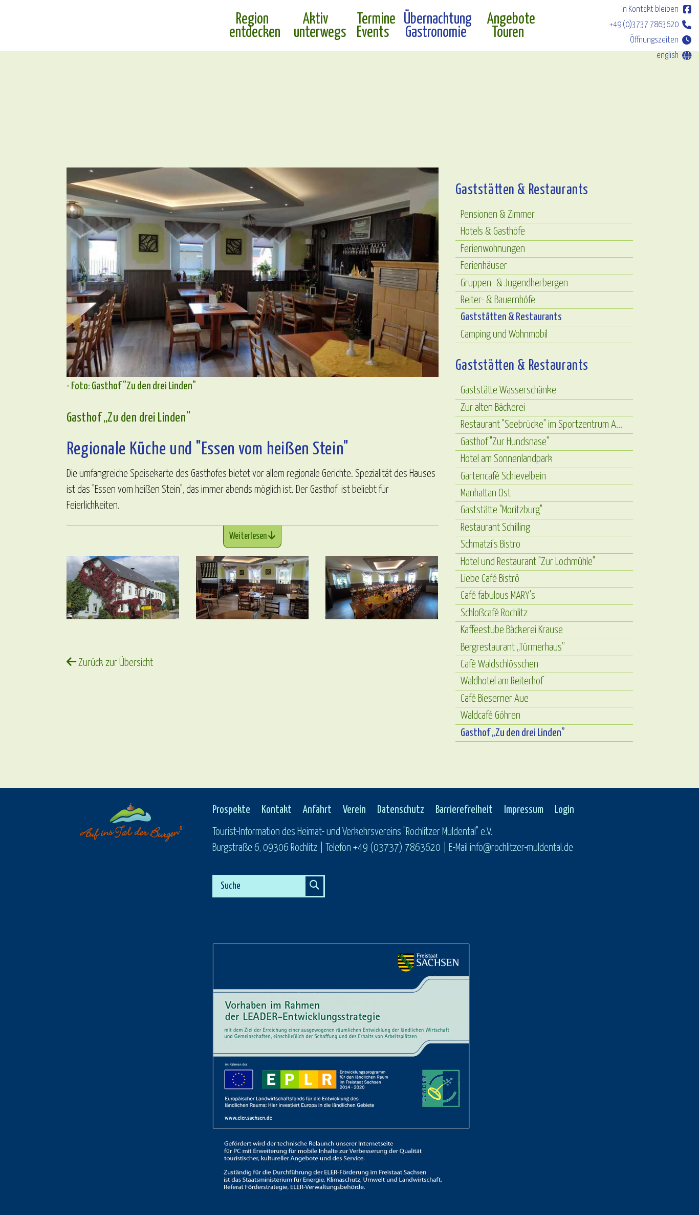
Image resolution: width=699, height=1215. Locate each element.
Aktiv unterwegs (320, 26)
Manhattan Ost (486, 493)
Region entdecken (254, 26)
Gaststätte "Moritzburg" (501, 510)
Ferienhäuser (484, 266)
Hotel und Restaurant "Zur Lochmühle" (528, 562)
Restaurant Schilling (495, 527)
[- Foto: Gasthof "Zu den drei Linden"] (123, 587)
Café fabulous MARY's (498, 596)
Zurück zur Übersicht (114, 663)
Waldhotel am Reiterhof (502, 681)
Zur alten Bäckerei (493, 408)
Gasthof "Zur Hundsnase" (505, 442)
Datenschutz (400, 810)
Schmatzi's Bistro (490, 544)
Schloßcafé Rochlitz (494, 613)
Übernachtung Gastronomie (438, 26)
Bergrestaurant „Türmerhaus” (513, 647)
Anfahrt (317, 810)
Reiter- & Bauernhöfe (498, 300)
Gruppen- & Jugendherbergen (514, 283)
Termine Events (375, 26)
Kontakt (276, 810)
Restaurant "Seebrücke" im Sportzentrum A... (541, 425)
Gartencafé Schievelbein (503, 476)
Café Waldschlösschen (499, 664)
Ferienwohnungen (493, 249)
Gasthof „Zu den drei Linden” (513, 733)
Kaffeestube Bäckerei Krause (512, 630)
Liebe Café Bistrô (490, 579)
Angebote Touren (511, 26)
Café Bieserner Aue (495, 699)
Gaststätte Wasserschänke (508, 390)
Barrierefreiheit (464, 810)
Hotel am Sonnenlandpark (507, 459)
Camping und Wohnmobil (504, 334)
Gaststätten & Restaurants (511, 317)
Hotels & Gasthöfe (493, 231)
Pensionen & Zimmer (498, 215)
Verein (354, 810)
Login (564, 810)
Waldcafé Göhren (490, 715)
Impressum (523, 810)
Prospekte (231, 810)
